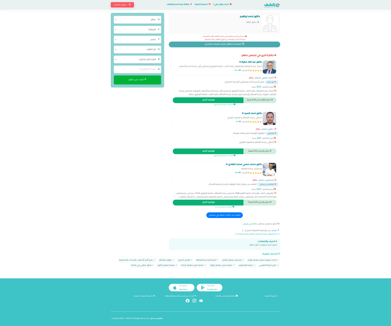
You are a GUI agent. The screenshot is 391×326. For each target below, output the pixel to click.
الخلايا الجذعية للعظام (206, 260)
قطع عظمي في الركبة (141, 265)
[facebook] (189, 301)
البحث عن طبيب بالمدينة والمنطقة (179, 296)
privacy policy (156, 319)
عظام (251, 78)
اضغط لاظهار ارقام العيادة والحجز (223, 44)
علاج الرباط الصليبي (268, 265)
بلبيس (245, 224)
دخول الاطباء (120, 5)
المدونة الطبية (201, 4)
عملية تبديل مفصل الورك (221, 265)
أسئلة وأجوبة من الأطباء (225, 296)
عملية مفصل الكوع (166, 265)
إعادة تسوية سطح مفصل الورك (262, 260)
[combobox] (135, 20)
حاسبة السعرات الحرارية (143, 296)
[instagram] (195, 301)
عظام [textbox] (153, 20)
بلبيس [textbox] (153, 40)
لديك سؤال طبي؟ (221, 4)
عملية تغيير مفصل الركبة (192, 265)
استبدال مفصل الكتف (232, 260)
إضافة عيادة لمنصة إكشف (178, 4)
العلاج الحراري (184, 260)
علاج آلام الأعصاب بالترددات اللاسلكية (136, 260)
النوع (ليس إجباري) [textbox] (147, 59)
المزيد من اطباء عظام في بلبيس (224, 215)
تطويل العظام (165, 260)
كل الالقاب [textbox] (151, 49)
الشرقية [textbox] (152, 30)
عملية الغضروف (246, 265)
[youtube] (202, 301)
